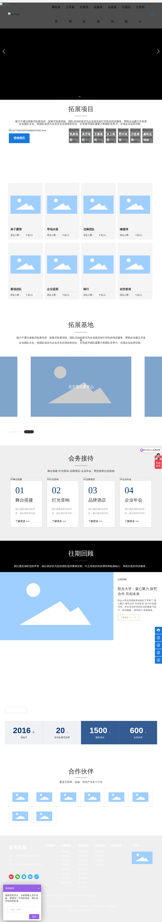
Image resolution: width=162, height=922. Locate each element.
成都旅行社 (65, 895)
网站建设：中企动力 (90, 906)
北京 (102, 906)
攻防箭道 (125, 289)
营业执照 (110, 906)
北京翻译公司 (43, 895)
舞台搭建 (24, 500)
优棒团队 (89, 229)
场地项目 (19, 137)
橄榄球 (124, 229)
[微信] (17, 876)
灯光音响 (61, 500)
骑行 (86, 289)
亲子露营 (16, 229)
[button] (79, 96)
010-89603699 (24, 864)
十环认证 (55, 895)
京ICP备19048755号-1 (81, 910)
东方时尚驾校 (78, 895)
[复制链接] (36, 876)
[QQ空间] (30, 876)
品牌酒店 (97, 500)
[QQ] (24, 876)
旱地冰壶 (52, 229)
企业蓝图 (52, 289)
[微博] (11, 876)
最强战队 (16, 289)
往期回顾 (122, 579)
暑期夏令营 (91, 895)
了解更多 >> (22, 521)
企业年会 (133, 500)
